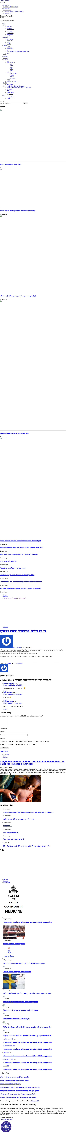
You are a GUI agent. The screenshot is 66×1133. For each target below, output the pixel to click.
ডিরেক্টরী (5, 83)
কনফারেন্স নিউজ (10, 30)
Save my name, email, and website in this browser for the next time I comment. (25, 741)
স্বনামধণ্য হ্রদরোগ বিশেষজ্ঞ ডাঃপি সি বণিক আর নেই (14, 598)
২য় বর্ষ (11, 65)
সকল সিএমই (19, 87)
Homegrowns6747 (9, 1045)
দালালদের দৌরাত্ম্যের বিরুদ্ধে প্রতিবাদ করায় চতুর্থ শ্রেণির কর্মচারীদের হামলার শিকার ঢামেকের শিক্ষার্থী (21, 547)
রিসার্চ (8, 91)
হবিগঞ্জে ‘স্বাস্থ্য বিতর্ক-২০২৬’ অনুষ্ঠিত (8, 561)
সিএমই (14, 86)
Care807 (6, 1066)
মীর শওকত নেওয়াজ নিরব (8, 683)
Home (5, 595)
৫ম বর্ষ (11, 70)
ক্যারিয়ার (12, 75)
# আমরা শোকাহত (7, 13)
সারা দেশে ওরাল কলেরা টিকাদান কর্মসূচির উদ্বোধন (10, 164)
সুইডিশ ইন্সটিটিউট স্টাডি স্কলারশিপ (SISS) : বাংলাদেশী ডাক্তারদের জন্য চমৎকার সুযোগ (27, 993)
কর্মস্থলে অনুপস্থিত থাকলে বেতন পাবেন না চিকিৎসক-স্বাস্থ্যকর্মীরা (20, 1002)
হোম (4, 23)
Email (2, 735)
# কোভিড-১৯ (6, 5)
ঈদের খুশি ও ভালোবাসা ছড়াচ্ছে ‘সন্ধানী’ (14, 839)
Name (2, 731)
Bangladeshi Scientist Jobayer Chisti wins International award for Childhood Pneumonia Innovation (32, 762)
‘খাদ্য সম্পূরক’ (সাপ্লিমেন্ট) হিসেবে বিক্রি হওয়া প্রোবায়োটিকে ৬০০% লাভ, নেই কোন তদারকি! (20, 588)
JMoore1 (6, 1052)
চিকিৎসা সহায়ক (10, 92)
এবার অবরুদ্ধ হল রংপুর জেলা (11, 832)
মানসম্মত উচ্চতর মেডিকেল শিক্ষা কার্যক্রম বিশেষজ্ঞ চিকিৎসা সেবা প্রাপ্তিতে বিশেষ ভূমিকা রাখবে (28, 812)
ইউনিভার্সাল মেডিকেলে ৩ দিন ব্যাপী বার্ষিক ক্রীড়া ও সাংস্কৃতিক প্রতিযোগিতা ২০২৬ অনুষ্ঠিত (27, 1027)
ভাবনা (8, 53)
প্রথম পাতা (5, 596)
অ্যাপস (8, 80)
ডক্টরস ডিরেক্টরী (10, 84)
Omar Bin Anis (8, 701)
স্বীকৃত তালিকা (10, 94)
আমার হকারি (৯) (7, 826)
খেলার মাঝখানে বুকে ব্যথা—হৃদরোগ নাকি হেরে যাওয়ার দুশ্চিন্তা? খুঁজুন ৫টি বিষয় (17, 575)
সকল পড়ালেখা (13, 73)
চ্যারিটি (8, 98)
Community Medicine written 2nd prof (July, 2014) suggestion (27, 922)
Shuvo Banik (7, 692)
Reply (5, 691)
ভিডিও (8, 42)
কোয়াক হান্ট (5, 58)
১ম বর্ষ (11, 64)
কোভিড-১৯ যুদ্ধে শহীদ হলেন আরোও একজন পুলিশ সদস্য (18, 819)
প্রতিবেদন (5, 37)
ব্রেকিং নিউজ (10, 34)
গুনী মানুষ (9, 44)
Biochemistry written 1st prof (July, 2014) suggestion (24, 963)
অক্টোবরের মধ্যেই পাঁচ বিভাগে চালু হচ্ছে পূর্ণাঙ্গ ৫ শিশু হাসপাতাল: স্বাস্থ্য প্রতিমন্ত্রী (17, 210)
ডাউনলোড (5, 59)
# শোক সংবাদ (6, 8)
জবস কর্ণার (5, 56)
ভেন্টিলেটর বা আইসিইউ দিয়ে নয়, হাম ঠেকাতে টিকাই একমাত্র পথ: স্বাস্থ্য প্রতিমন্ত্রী (18, 296)
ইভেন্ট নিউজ (9, 31)
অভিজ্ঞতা (5, 45)
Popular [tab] (5, 879)
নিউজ (4, 25)
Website (2, 738)
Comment (3, 728)
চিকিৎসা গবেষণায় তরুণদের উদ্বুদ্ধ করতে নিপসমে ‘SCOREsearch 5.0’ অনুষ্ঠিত (19, 554)
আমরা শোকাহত (20, 663)
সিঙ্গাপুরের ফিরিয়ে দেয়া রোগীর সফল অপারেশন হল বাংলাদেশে (13, 568)
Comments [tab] (6, 882)
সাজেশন (12, 76)
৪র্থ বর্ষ (11, 69)
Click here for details (6, 1119)
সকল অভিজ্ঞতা (10, 48)
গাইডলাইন (9, 89)
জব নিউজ (9, 36)
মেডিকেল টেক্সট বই (11, 62)
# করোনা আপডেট (7, 10)
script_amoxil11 (8, 1039)
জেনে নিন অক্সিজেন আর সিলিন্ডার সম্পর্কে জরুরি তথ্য (17, 972)
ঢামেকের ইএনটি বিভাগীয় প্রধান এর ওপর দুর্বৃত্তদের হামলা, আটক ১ (14, 433)
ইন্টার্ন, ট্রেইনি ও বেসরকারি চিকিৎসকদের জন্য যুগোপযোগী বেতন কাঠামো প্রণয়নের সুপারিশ (26, 846)
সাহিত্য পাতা (9, 26)
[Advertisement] (33, 612)
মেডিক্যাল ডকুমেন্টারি (11, 81)
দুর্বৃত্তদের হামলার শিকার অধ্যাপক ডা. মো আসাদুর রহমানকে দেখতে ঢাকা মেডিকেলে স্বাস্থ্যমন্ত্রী (20, 541)
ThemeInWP (35, 1101)
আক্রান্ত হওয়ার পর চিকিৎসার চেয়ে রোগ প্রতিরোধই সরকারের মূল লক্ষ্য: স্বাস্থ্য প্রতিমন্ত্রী (27, 1036)
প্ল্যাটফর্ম (2, 17)
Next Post (4, 751)
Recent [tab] (5, 881)
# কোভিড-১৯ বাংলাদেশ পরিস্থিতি (10, 7)
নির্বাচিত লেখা (9, 40)
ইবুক (8, 61)
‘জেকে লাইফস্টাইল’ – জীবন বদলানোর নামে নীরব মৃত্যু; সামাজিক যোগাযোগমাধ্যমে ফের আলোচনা (21, 581)
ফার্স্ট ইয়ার (18, 51)
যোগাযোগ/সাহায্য (10, 97)
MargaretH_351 (8, 1059)
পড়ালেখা (9, 72)
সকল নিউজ (9, 28)
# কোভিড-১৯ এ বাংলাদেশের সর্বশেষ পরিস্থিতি (13, 11)
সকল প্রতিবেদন (10, 39)
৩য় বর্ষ (11, 67)
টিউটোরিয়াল (12, 78)
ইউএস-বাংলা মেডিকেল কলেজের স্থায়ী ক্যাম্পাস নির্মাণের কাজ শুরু (20, 1010)
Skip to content (4, 0)
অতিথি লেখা (9, 47)
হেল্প (4, 95)
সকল (4, 55)
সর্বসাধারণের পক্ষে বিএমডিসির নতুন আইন (14, 944)
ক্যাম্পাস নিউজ (10, 33)
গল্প (7, 50)
